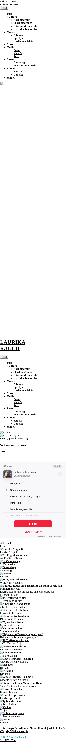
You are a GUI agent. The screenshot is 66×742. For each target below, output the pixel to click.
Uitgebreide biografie (26, 25)
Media (10, 396)
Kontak (18, 71)
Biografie (12, 365)
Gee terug (19, 62)
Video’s (18, 53)
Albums (18, 35)
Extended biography (25, 29)
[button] (8, 740)
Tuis (9, 13)
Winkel (11, 77)
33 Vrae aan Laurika (26, 65)
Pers (16, 56)
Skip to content (8, 1)
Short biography (23, 22)
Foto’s (17, 50)
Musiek (11, 381)
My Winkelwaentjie (17, 731)
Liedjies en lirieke (24, 41)
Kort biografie (22, 19)
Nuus (10, 44)
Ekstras (11, 408)
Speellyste (19, 38)
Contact (18, 74)
